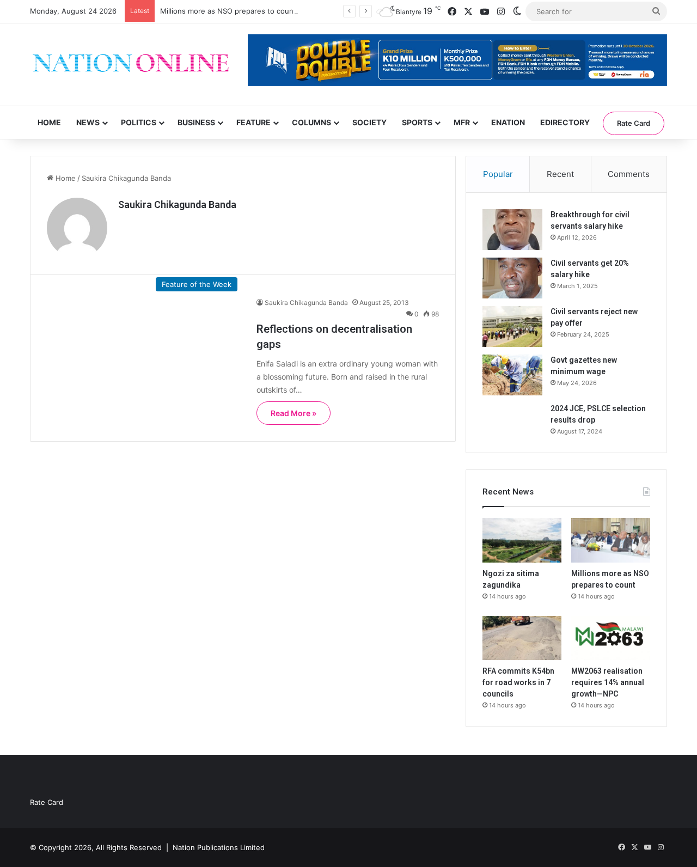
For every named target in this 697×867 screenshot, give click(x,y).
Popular (498, 174)
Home (49, 122)
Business (196, 122)
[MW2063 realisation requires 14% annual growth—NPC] (610, 638)
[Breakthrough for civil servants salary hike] (512, 229)
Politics (138, 122)
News (88, 122)
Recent (560, 174)
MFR (462, 122)
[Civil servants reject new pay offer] (512, 326)
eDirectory (565, 122)
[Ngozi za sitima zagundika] (521, 540)
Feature (253, 122)
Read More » (293, 413)
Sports (417, 122)
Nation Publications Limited (219, 847)
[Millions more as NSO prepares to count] (610, 540)
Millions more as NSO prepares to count (228, 11)
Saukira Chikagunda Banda (177, 204)
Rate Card (633, 123)
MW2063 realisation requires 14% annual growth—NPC (607, 682)
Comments (629, 174)
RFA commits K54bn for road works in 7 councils (518, 682)
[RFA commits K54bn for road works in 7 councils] (521, 638)
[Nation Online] (130, 64)
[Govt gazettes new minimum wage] (512, 375)
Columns (311, 122)
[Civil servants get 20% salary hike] (512, 278)
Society (369, 122)
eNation (508, 122)
